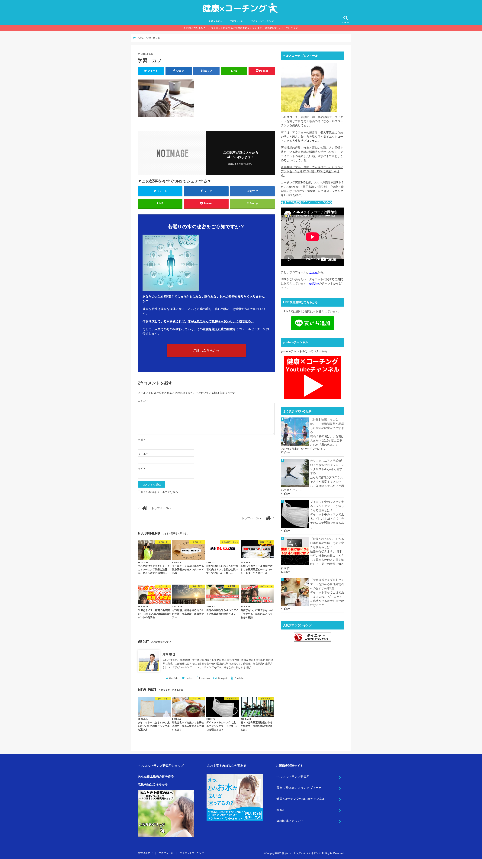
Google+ (222, 678)
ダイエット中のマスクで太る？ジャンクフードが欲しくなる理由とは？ (327, 506)
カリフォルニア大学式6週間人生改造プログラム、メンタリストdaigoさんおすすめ (327, 467)
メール (142, 454)
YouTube (239, 678)
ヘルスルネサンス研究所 (293, 776)
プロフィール (236, 21)
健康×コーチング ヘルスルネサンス (301, 853)
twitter (280, 809)
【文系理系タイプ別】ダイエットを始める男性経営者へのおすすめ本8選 (327, 584)
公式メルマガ (215, 21)
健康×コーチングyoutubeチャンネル (300, 798)
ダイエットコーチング (262, 21)
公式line (314, 283)
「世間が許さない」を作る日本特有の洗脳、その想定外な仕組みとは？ (327, 543)
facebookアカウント (290, 820)
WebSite (173, 678)
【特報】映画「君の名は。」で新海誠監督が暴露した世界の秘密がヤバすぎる (327, 426)
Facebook (204, 678)
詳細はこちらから (206, 350)
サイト (142, 468)
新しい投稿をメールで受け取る (159, 492)
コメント (143, 400)
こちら (313, 272)
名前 (141, 439)
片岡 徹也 (168, 654)
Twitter (189, 678)
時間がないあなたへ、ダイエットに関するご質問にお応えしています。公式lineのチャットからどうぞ (242, 28)
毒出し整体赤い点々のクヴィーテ (299, 787)
